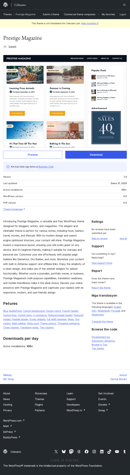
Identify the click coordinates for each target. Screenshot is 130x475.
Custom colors (53, 311)
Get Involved (106, 393)
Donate (104, 404)
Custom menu (25, 315)
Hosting (7, 404)
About (6, 393)
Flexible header (20, 319)
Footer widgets (37, 319)
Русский (115, 310)
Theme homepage (13, 209)
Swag (103, 410)
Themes (7, 14)
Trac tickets (98, 348)
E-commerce (40, 315)
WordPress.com (14, 420)
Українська (98, 314)
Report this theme (101, 287)
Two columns (47, 327)
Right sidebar (19, 323)
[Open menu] (125, 4)
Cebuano (16, 451)
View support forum (102, 263)
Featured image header (60, 315)
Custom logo (9, 315)
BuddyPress (15, 311)
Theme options (48, 323)
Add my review (99, 238)
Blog (5, 311)
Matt (7, 426)
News (71, 319)
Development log (101, 337)
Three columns (11, 327)
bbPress (9, 431)
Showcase (41, 393)
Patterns (40, 410)
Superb (12, 46)
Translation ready (29, 327)
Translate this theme (102, 321)
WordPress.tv (76, 410)
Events (102, 399)
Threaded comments (68, 323)
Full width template (57, 319)
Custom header (70, 311)
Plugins (39, 404)
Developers (73, 404)
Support (71, 399)
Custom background (34, 311)
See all (123, 238)
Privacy (7, 410)
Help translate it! (89, 23)
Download (96, 154)
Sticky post (33, 323)
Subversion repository (103, 340)
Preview (33, 154)
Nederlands (104, 310)
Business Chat (46, 166)
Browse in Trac (99, 344)
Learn (70, 393)
